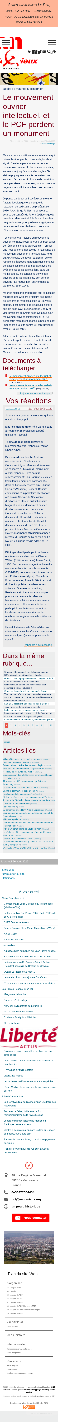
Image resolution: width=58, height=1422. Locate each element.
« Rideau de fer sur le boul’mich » (18, 772)
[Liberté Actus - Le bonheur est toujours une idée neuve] (29, 1037)
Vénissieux (14, 1361)
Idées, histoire (16, 1335)
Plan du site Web (23, 1274)
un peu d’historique (25, 1206)
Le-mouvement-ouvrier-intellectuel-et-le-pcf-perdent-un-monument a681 (30, 377)
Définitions (8, 878)
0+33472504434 (22, 1192)
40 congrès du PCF (15, 1313)
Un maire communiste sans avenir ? (20, 791)
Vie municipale (12, 1366)
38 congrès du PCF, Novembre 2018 (21, 1306)
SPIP (53, 1396)
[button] (29, 52)
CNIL (53, 1387)
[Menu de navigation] (6, 42)
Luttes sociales (12, 1326)
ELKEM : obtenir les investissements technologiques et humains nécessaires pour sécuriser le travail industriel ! (25, 684)
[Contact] (44, 52)
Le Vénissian (12, 1369)
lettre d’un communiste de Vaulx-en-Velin (22, 829)
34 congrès (11, 1291)
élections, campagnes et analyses (20, 1373)
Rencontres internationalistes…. (19, 1349)
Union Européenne (14, 1353)
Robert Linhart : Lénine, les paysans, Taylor (23, 765)
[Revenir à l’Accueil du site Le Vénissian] (11, 60)
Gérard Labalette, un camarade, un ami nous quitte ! (28, 719)
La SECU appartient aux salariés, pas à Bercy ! (26, 704)
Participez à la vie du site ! (41, 1413)
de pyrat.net (23, 1396)
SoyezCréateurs (39, 1396)
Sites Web (8, 869)
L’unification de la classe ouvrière (18, 794)
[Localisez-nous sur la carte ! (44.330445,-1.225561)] (29, 1165)
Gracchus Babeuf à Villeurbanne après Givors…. (27, 691)
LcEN (7, 1390)
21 (51, 725)
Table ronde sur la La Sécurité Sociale (22, 707)
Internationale (16, 1344)
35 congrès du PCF (15, 1295)
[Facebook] (34, 52)
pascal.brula (13, 408)
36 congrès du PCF (15, 1299)
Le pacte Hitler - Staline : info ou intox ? (21, 787)
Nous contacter (35, 1217)
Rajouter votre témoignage (35, 393)
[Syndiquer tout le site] (29, 1407)
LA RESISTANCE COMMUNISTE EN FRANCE (25, 848)
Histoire (6, 742)
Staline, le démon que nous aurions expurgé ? (24, 797)
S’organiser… (16, 1283)
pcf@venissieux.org (26, 1199)
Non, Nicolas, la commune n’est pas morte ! (23, 768)
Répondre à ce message (38, 645)
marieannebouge (48, 144)
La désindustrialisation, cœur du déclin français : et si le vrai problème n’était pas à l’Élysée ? (28, 715)
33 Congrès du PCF (15, 1288)
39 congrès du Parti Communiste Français (23, 1310)
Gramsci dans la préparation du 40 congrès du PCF (28, 678)
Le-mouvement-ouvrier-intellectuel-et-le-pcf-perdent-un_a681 (30, 387)
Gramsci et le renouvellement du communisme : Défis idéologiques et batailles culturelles (26, 673)
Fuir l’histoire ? (10, 807)
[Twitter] (39, 52)
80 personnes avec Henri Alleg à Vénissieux (23, 810)
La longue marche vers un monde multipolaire (25, 710)
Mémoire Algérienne (12, 819)
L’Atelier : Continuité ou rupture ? (18, 838)
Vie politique (15, 1322)
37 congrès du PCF (15, 1302)
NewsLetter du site (13, 873)
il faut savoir (25, 1390)
